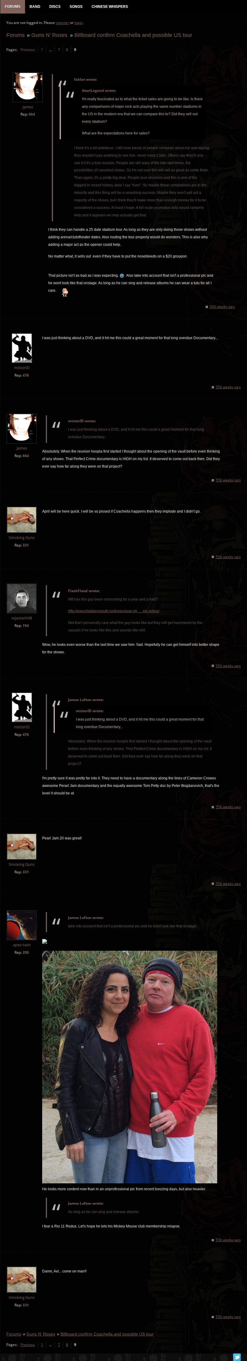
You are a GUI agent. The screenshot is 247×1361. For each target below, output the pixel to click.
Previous (27, 49)
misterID (22, 367)
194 (26, 625)
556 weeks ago (222, 306)
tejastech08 (21, 618)
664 (32, 114)
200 (26, 952)
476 (26, 375)
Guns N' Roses (49, 35)
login (78, 22)
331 (26, 545)
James (28, 107)
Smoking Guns (22, 537)
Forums (15, 35)
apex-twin (22, 944)
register (62, 22)
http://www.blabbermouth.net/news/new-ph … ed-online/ (113, 611)
